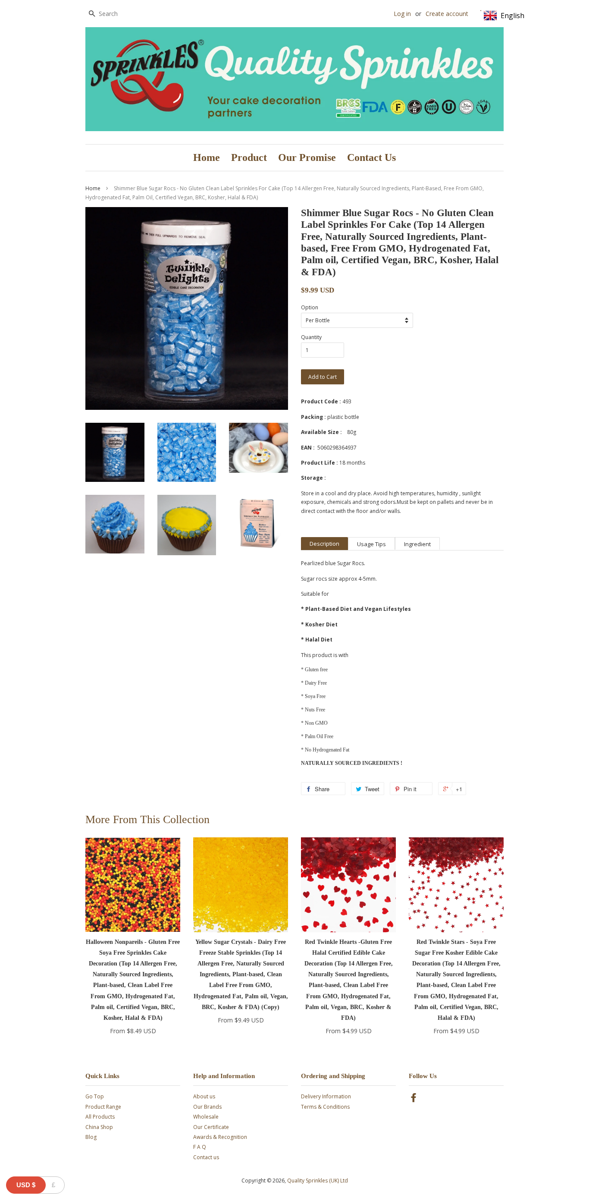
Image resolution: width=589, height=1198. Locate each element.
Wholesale (206, 1116)
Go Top (94, 1096)
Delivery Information (326, 1096)
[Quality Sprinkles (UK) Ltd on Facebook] (413, 1099)
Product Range (103, 1106)
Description (324, 543)
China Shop (99, 1127)
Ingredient (417, 544)
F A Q (199, 1147)
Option (309, 307)
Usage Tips (371, 544)
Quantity (311, 337)
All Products (100, 1116)
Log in (402, 13)
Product (249, 157)
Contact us (206, 1157)
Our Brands (207, 1106)
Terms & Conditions (325, 1106)
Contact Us (371, 157)
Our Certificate (211, 1127)
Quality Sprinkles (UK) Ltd (317, 1180)
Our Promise (307, 157)
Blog (91, 1137)
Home (206, 157)
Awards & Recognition (220, 1137)
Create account (447, 13)
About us (204, 1096)
